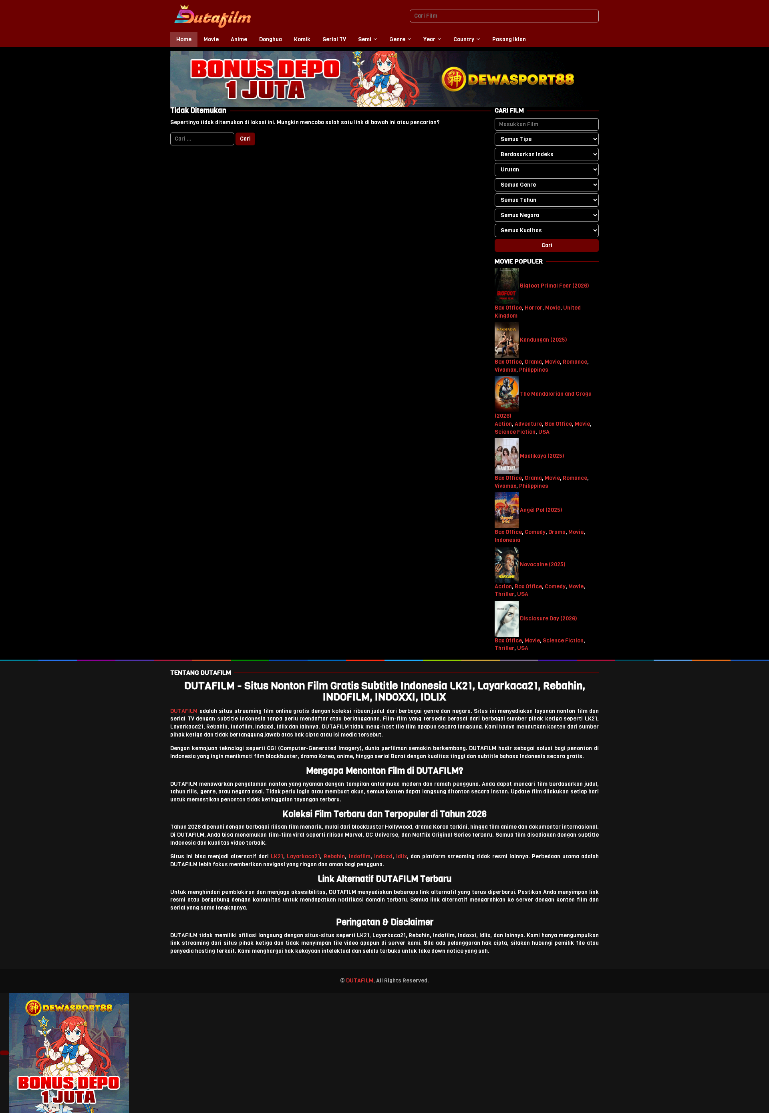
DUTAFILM (183, 711)
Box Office (508, 308)
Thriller (504, 594)
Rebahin (334, 856)
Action (503, 424)
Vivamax (505, 370)
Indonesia (507, 540)
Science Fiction (515, 432)
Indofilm (359, 856)
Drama (533, 362)
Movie (552, 308)
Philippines (533, 370)
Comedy (535, 532)
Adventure (528, 424)
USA (544, 432)
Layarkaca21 (303, 856)
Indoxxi (383, 856)
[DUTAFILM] (212, 16)
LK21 (277, 856)
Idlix (401, 856)
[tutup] (4, 1053)
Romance (575, 362)
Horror (533, 308)
